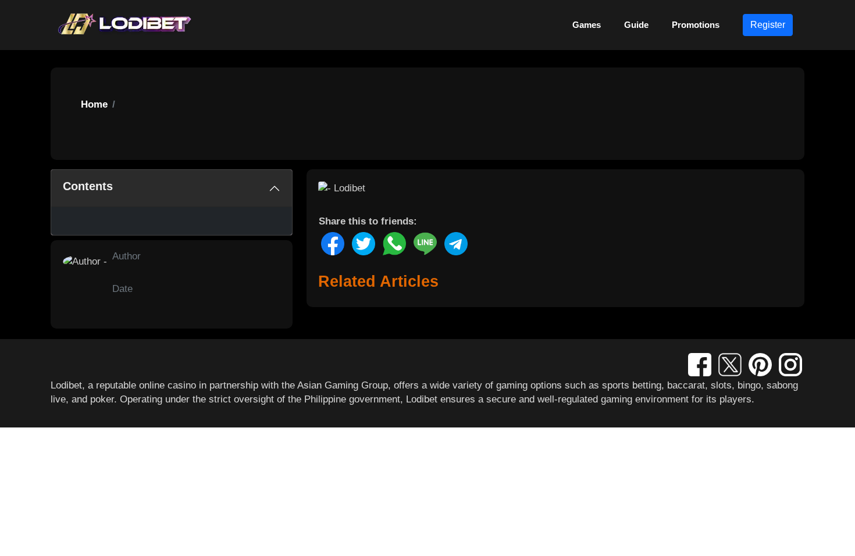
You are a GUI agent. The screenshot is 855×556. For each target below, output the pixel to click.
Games (586, 25)
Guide (636, 25)
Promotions (695, 25)
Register (767, 25)
